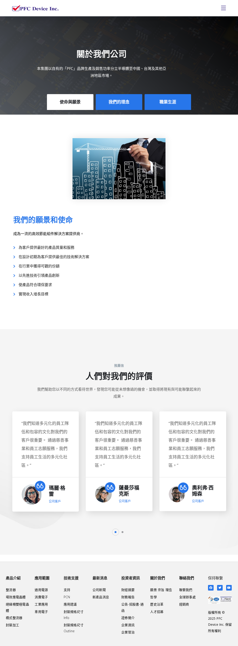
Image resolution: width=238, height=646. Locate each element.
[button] (115, 532)
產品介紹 (13, 578)
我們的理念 (119, 101)
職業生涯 (167, 101)
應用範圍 (42, 578)
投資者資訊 (130, 578)
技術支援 (71, 578)
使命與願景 (70, 101)
